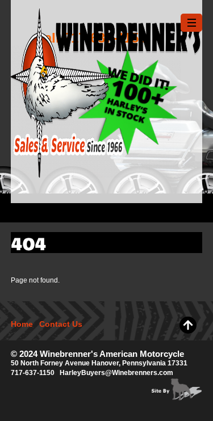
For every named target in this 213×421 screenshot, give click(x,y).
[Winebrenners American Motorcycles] (107, 171)
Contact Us (60, 324)
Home (22, 324)
